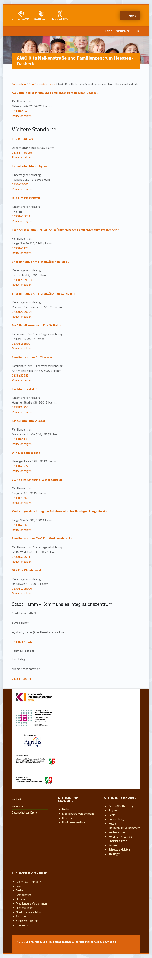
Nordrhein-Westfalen (42, 84)
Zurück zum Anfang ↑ (103, 942)
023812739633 (22, 280)
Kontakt (16, 799)
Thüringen (114, 854)
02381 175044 (21, 678)
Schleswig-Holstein (120, 850)
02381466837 (21, 216)
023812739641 (22, 312)
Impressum (18, 806)
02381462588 (21, 343)
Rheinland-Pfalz (118, 841)
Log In (108, 31)
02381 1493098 (22, 152)
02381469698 (21, 525)
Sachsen (113, 845)
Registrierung (121, 31)
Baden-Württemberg (121, 806)
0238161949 (20, 111)
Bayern (113, 811)
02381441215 (21, 248)
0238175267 (20, 498)
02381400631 (21, 556)
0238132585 (20, 375)
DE (138, 31)
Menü (132, 15)
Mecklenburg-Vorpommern (78, 814)
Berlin (65, 809)
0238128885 (20, 184)
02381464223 (21, 466)
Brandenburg (116, 819)
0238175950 (20, 407)
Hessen (113, 824)
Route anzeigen (22, 116)
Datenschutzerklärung (24, 813)
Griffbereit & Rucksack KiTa (43, 942)
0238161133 (20, 439)
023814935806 (22, 588)
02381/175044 (22, 642)
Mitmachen (19, 84)
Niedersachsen (70, 818)
